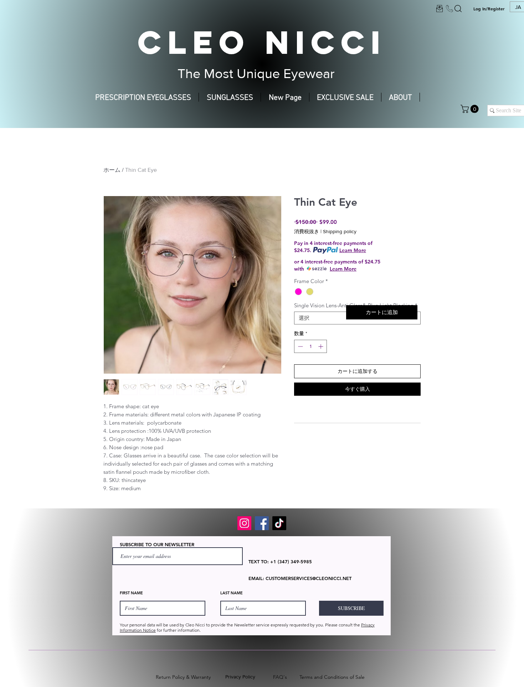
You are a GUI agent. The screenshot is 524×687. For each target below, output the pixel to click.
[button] (471, 109)
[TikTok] (279, 523)
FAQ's (280, 677)
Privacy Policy (240, 677)
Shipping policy (339, 231)
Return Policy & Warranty (183, 677)
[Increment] (321, 346)
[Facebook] (262, 523)
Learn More (352, 250)
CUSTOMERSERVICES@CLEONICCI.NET (308, 578)
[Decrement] (299, 346)
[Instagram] (244, 523)
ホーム (111, 170)
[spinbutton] (310, 346)
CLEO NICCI (262, 42)
